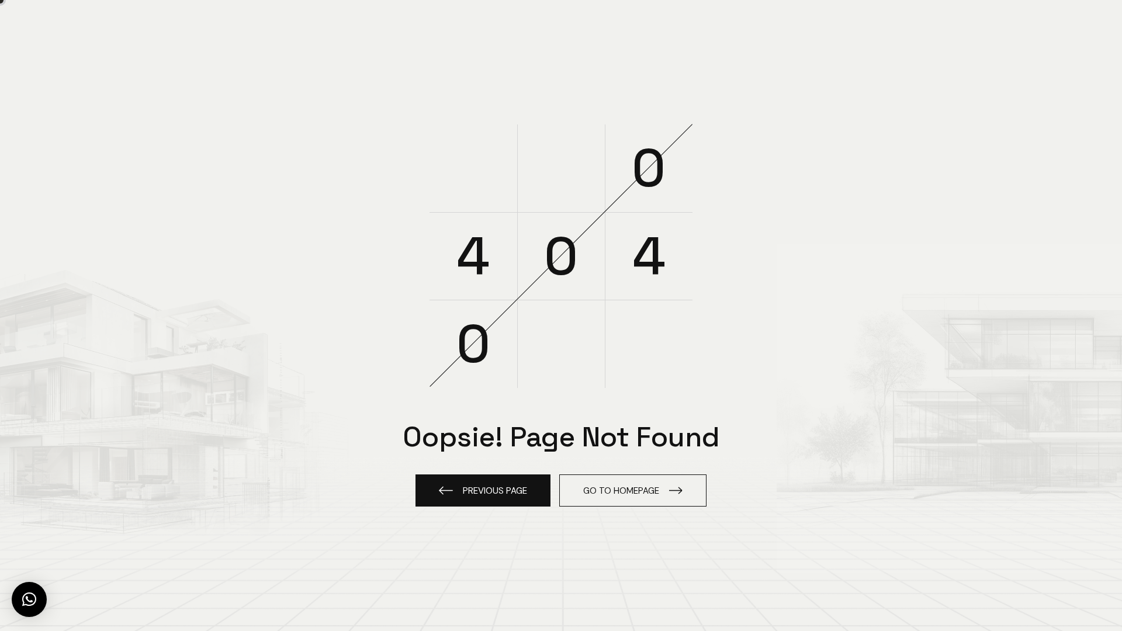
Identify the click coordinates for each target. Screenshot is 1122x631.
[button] (29, 599)
